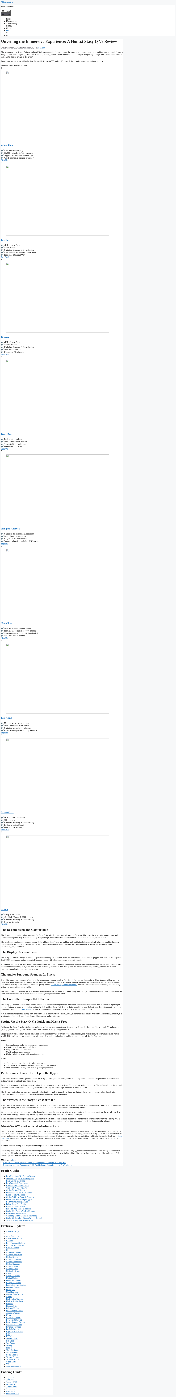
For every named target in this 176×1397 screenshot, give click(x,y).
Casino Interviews (13, 1259)
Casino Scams (12, 1269)
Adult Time (7, 145)
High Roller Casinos (14, 1299)
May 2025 (10, 1391)
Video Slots (11, 1362)
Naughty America (10, 528)
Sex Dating (10, 1343)
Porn (8, 30)
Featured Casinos (13, 1287)
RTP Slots (10, 1336)
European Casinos (13, 1283)
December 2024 (12, 1394)
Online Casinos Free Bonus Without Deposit (24, 1218)
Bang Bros (6, 434)
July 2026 (10, 1377)
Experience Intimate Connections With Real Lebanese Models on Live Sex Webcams (37, 1165)
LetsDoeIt (6, 240)
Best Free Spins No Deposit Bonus (20, 1176)
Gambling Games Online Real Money (21, 1216)
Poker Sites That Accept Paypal (19, 1199)
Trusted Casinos (12, 1357)
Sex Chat (10, 1341)
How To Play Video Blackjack (18, 1209)
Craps (8, 1273)
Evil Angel (6, 717)
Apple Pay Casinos (14, 1238)
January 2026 (11, 1382)
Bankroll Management (15, 1245)
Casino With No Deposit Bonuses (20, 1197)
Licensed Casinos (13, 1317)
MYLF (4, 909)
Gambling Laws (12, 1292)
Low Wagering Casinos (15, 1322)
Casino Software (13, 1271)
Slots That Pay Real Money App (19, 1220)
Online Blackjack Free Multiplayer (20, 1178)
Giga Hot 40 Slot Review (16, 1188)
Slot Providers (12, 1352)
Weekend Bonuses (13, 1366)
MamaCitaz (7, 812)
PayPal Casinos (12, 1329)
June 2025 (10, 1389)
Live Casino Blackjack (15, 1181)
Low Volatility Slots (14, 1320)
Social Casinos (12, 1355)
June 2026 (10, 1380)
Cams (8, 28)
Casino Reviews (12, 1266)
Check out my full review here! (64, 985)
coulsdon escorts (24, 1009)
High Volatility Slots (14, 1301)
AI (7, 35)
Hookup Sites (11, 21)
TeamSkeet (6, 623)
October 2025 (11, 1384)
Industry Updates (13, 1308)
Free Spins (10, 1289)
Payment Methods (13, 1327)
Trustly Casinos (12, 1359)
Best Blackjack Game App (17, 1183)
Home (8, 19)
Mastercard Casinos (14, 1324)
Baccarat (9, 1241)
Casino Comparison (14, 1255)
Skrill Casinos (12, 1350)
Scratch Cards (12, 1338)
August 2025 (11, 1387)
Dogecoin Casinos (13, 1280)
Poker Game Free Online (16, 1204)
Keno (8, 1315)
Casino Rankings (13, 1264)
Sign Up (4, 160)
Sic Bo (9, 1348)
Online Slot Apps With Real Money (20, 1211)
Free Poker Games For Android (19, 1192)
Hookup (9, 1303)
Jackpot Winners (13, 1313)
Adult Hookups (12, 1231)
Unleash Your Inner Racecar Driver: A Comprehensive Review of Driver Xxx (34, 1162)
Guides (9, 1296)
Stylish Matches (7, 6)
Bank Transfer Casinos (15, 1243)
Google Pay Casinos (14, 1294)
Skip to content (7, 2)
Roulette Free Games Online (17, 1185)
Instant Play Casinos (14, 1310)
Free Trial (5, 257)
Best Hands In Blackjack (16, 1213)
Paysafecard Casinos (14, 1331)
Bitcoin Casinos (12, 1248)
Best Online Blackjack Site (17, 1202)
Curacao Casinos (13, 1276)
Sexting (9, 26)
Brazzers (5, 337)
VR (7, 33)
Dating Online (12, 1278)
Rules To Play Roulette (15, 1195)
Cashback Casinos (13, 1252)
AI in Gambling (12, 1236)
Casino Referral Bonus (15, 1190)
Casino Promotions (14, 1262)
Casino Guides (12, 1257)
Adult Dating (11, 23)
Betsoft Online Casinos (15, 1206)
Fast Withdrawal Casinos (16, 1285)
